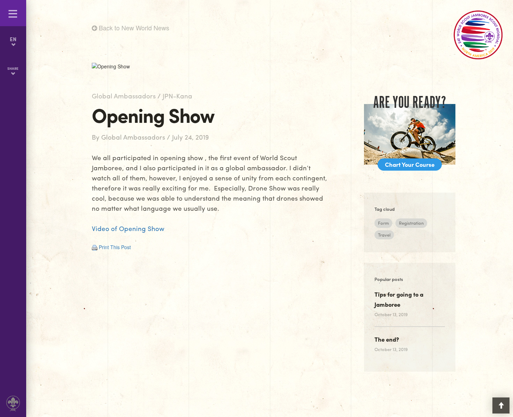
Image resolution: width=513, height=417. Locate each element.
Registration (411, 222)
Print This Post (115, 247)
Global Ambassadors (124, 95)
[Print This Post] (94, 247)
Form (383, 222)
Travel (384, 234)
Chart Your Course (409, 164)
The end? (386, 339)
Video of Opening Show (128, 228)
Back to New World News (133, 27)
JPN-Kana (177, 95)
